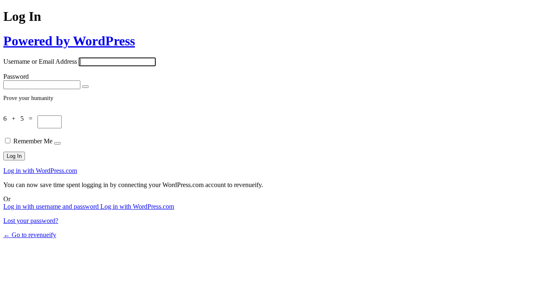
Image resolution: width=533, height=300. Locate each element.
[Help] (57, 143)
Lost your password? (30, 220)
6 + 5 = (20, 118)
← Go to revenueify (29, 234)
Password (16, 76)
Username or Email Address (40, 61)
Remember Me (32, 141)
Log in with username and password (51, 206)
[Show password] (85, 86)
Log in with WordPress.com (40, 170)
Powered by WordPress (69, 40)
